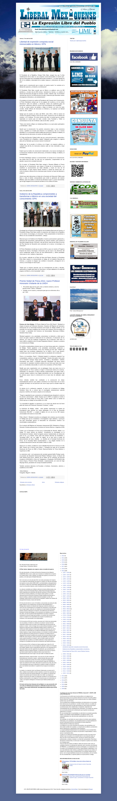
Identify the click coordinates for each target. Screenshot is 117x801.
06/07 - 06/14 (66, 628)
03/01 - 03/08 (66, 660)
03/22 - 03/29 (66, 656)
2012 (63, 680)
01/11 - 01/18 (66, 671)
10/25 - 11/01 (66, 589)
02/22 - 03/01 (66, 662)
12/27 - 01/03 (66, 572)
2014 (63, 675)
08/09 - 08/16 (66, 611)
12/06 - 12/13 (66, 579)
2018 (63, 564)
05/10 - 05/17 (66, 636)
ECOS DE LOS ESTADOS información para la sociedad (76, 774)
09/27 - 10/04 (66, 596)
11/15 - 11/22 (66, 583)
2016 (63, 568)
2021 (63, 558)
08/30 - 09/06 (66, 604)
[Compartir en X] (50, 186)
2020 (63, 560)
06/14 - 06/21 (66, 626)
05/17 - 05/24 (66, 634)
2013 (63, 678)
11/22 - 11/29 (66, 581)
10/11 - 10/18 (66, 591)
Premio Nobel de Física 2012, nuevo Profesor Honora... (76, 651)
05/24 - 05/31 (66, 632)
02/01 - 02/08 (66, 664)
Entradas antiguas (59, 482)
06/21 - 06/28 (66, 623)
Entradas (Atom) (31, 485)
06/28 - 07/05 (66, 621)
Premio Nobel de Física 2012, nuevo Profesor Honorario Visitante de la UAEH (40, 282)
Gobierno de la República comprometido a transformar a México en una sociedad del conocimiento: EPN (38, 196)
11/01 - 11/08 (66, 587)
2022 (63, 555)
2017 (63, 566)
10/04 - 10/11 (66, 594)
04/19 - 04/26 (66, 643)
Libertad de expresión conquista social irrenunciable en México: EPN (36, 43)
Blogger (91, 789)
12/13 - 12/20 (66, 576)
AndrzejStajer (74, 789)
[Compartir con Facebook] (52, 186)
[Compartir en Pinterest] (54, 186)
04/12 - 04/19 (66, 645)
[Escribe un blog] (49, 186)
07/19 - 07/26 (66, 615)
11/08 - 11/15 (66, 585)
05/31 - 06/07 (66, 630)
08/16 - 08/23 (66, 608)
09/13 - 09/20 (66, 600)
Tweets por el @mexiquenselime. (78, 40)
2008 (63, 688)
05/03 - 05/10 (66, 638)
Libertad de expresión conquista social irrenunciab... (76, 647)
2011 (63, 682)
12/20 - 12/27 (66, 574)
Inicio (43, 482)
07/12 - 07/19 (66, 617)
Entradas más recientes (26, 482)
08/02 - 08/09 (66, 613)
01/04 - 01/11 (66, 673)
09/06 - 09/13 (66, 602)
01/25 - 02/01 (66, 666)
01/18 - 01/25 (66, 669)
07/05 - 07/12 (66, 619)
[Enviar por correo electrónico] (47, 186)
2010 (63, 684)
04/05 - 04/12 (66, 654)
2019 (63, 562)
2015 (63, 570)
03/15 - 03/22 (66, 658)
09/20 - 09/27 (66, 598)
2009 (63, 686)
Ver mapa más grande (24, 549)
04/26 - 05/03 (66, 641)
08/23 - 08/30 (66, 606)
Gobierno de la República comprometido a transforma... (76, 649)
